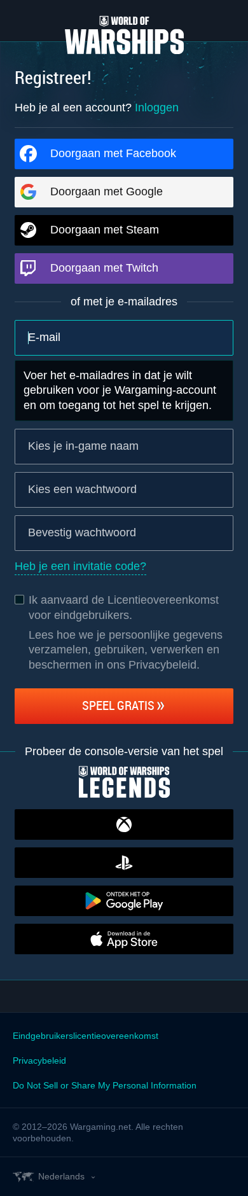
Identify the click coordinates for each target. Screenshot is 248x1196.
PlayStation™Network (124, 862)
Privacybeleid (39, 1060)
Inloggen (157, 107)
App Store (124, 939)
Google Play (124, 901)
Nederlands (61, 1176)
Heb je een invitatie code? (80, 566)
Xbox (124, 824)
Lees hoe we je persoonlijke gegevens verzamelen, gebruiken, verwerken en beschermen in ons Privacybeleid (126, 650)
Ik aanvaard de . (124, 607)
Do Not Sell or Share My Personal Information (104, 1085)
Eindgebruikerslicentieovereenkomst (85, 1036)
